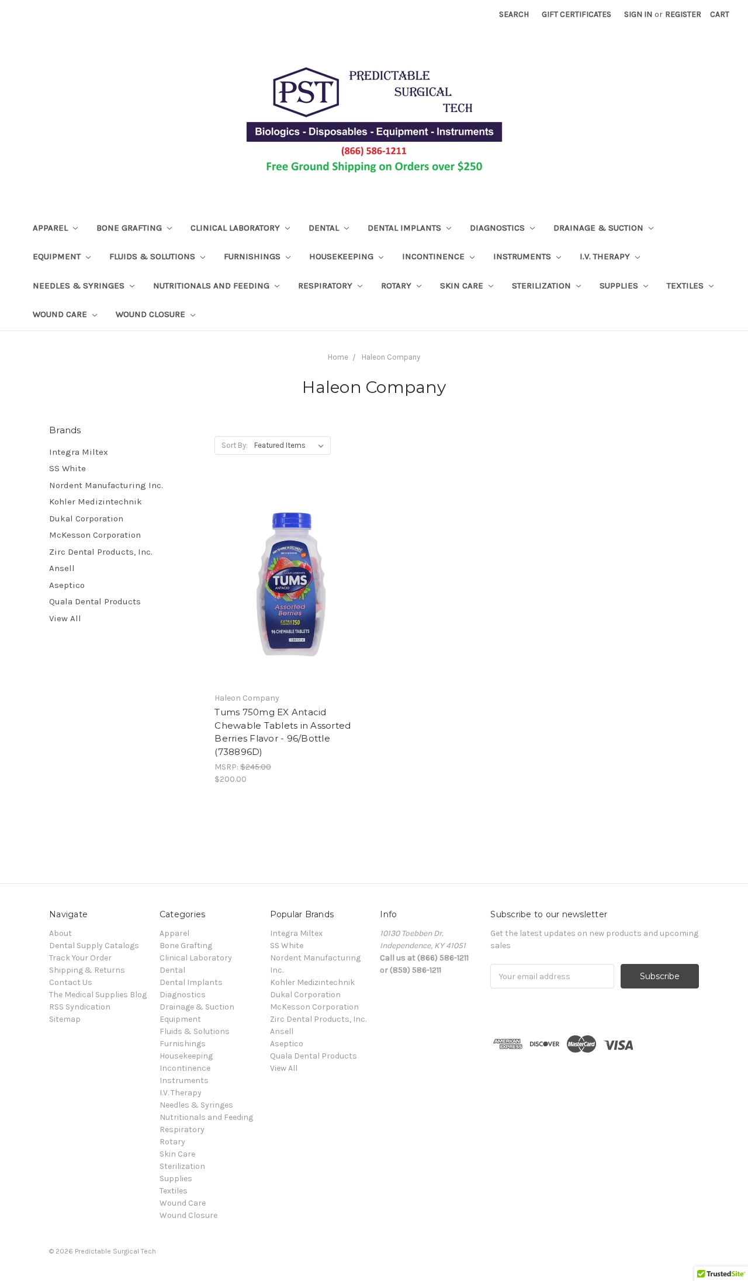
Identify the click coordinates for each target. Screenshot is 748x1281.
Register (683, 14)
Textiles (686, 285)
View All (65, 618)
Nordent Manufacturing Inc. (106, 485)
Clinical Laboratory (236, 227)
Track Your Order (80, 958)
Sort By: (234, 445)
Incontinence (434, 256)
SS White (67, 468)
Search (514, 14)
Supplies (620, 285)
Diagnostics (498, 227)
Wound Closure (152, 314)
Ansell (62, 568)
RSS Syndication (79, 1007)
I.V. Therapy (606, 256)
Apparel (51, 227)
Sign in (638, 14)
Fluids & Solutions (153, 256)
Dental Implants (406, 227)
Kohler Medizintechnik (95, 501)
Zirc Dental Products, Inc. (101, 551)
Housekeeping (342, 256)
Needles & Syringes (80, 285)
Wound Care (61, 314)
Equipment (58, 256)
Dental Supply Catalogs (94, 946)
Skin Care (463, 285)
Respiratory (326, 285)
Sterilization (542, 285)
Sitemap (65, 1019)
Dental (325, 227)
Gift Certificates (576, 14)
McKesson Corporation (95, 535)
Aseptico (67, 585)
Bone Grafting (130, 227)
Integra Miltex (78, 452)
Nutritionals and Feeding (212, 285)
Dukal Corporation (86, 518)
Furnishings (253, 256)
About (60, 933)
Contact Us (70, 982)
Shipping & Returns (87, 970)
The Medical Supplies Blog (98, 995)
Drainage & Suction (599, 227)
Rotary (397, 285)
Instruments (523, 256)
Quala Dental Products (95, 601)
